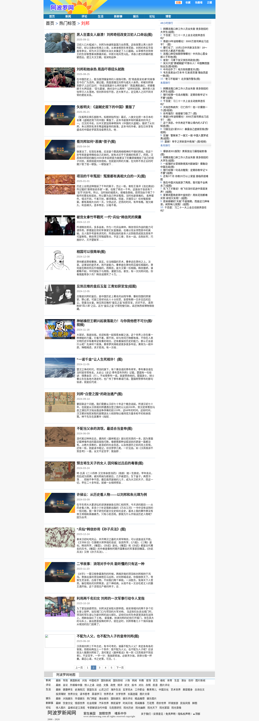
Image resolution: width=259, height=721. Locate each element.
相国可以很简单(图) (91, 252)
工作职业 (140, 689)
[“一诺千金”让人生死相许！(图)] (60, 368)
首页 (52, 16)
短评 (120, 685)
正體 (209, 2)
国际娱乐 (116, 698)
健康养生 (68, 689)
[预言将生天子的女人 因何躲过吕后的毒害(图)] (60, 471)
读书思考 (85, 694)
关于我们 (146, 713)
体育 (169, 680)
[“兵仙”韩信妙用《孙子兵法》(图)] (60, 537)
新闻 (68, 16)
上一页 (79, 667)
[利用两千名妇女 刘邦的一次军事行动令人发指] (60, 607)
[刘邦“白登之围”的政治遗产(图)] (60, 402)
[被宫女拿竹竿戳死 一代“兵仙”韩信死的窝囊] (60, 225)
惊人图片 (61, 707)
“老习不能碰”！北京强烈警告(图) (182, 78)
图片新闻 (200, 680)
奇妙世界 (161, 703)
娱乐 (136, 16)
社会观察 (92, 703)
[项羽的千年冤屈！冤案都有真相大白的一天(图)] (60, 184)
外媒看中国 (76, 685)
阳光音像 (176, 707)
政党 (112, 685)
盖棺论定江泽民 (76, 707)
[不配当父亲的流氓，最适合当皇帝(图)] (60, 437)
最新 (58, 680)
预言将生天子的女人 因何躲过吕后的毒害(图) (110, 463)
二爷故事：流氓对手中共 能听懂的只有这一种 (110, 564)
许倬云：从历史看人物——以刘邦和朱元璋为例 (112, 495)
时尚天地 (128, 703)
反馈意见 (158, 713)
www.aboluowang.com (95, 716)
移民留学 (116, 703)
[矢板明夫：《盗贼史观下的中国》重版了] (60, 115)
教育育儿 (152, 689)
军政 (65, 680)
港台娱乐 (104, 698)
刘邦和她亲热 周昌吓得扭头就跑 (100, 69)
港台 (183, 680)
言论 (65, 685)
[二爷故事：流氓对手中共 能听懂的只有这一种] (60, 572)
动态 (98, 685)
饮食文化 (68, 703)
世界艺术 (109, 694)
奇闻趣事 (140, 703)
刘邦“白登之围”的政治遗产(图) (99, 394)
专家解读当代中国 (97, 707)
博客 (168, 16)
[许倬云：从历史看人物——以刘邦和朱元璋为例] (60, 503)
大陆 (84, 680)
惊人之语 (89, 685)
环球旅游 (173, 703)
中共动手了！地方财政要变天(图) (181, 69)
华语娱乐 (80, 698)
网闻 (134, 680)
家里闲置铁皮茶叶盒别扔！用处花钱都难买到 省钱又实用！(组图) (184, 197)
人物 (127, 680)
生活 (100, 16)
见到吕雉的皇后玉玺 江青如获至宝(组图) (107, 286)
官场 (148, 680)
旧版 (178, 2)
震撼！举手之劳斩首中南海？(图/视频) (185, 141)
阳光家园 (164, 707)
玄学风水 (128, 689)
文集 (105, 685)
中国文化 (164, 689)
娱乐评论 (128, 698)
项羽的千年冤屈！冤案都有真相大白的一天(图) (111, 176)
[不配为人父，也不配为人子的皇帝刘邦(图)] (60, 644)
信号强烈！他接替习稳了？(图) (180, 113)
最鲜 (58, 703)
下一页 (120, 667)
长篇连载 (133, 694)
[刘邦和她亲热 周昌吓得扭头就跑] (60, 77)
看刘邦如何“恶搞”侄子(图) (96, 141)
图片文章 (145, 694)
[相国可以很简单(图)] (60, 260)
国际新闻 (106, 680)
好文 (127, 685)
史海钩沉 (80, 689)
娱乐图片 (152, 698)
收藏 (188, 2)
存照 (148, 685)
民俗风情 (185, 703)
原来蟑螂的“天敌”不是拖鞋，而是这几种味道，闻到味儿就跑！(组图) (184, 203)
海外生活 (116, 689)
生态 (176, 680)
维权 (162, 680)
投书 (134, 685)
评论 (84, 16)
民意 (155, 685)
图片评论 (165, 685)
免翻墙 (198, 2)
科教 (141, 680)
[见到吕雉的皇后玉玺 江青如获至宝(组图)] (60, 295)
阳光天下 (152, 707)
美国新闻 (75, 680)
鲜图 (194, 703)
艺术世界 (176, 689)
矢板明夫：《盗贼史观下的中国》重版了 (106, 107)
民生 (155, 680)
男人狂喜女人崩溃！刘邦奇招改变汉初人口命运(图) (114, 35)
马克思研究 (115, 707)
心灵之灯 (104, 689)
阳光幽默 (140, 707)
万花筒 (150, 703)
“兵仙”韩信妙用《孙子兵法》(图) (101, 529)
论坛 (152, 16)
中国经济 (94, 680)
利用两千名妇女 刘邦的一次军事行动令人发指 (110, 598)
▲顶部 (196, 713)
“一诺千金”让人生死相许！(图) (99, 359)
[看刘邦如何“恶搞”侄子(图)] (60, 150)
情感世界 (80, 703)
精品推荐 (140, 698)
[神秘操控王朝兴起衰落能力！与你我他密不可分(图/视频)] (60, 329)
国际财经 (118, 680)
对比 (141, 685)
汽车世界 (104, 703)
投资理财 (61, 694)
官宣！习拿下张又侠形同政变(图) (181, 60)
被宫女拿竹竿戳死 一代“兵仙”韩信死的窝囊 (109, 217)
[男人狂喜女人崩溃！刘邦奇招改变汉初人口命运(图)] (60, 43)
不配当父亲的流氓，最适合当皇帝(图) (104, 428)
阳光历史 (128, 707)
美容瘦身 (188, 689)
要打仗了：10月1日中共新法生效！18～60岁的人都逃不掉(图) (183, 49)
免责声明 (170, 713)
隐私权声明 (184, 713)
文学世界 (121, 694)
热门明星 (92, 698)
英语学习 (97, 694)
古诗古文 (200, 689)
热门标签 (67, 23)
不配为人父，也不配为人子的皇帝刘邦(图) (108, 636)
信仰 (190, 680)
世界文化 (73, 694)
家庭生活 (92, 689)
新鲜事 (118, 16)
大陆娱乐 (68, 698)
